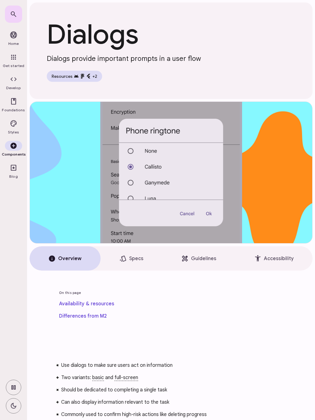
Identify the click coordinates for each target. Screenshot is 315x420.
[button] (13, 83)
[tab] (65, 258)
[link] (13, 14)
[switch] (13, 387)
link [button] (40, 364)
